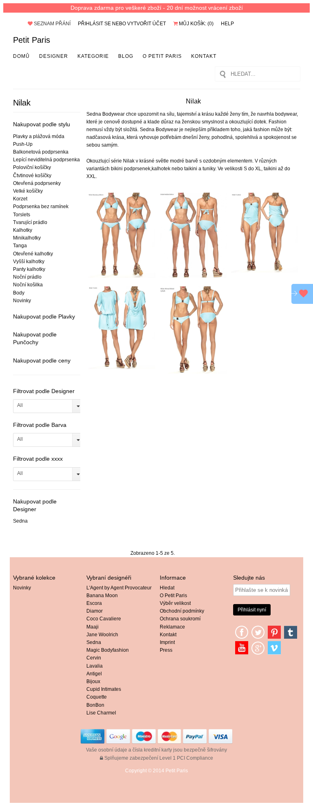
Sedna (20, 521)
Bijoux (93, 681)
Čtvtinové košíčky (32, 175)
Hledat (167, 588)
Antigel (94, 674)
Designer (53, 56)
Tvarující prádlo (30, 222)
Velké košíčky (28, 191)
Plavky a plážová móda (38, 136)
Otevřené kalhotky (33, 254)
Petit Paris (31, 39)
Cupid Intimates (103, 689)
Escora (94, 603)
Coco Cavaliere (103, 619)
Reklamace (172, 627)
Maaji (92, 627)
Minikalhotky (27, 238)
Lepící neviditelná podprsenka (46, 160)
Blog (125, 56)
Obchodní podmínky (182, 611)
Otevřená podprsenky (37, 183)
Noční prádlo (27, 277)
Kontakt (203, 56)
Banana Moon (102, 595)
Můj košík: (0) (196, 23)
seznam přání (52, 23)
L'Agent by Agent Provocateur (119, 588)
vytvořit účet (146, 23)
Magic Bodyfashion (107, 650)
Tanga (20, 245)
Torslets (21, 215)
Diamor (94, 611)
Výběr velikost (175, 603)
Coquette (96, 697)
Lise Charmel (101, 713)
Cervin (93, 658)
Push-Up (23, 144)
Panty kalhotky (29, 269)
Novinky (22, 300)
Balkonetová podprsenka (40, 152)
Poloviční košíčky (32, 167)
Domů (21, 56)
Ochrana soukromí (180, 619)
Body (18, 293)
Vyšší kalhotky (28, 261)
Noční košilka (28, 285)
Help (227, 23)
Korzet (20, 199)
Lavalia (94, 666)
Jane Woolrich (102, 634)
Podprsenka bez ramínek (40, 206)
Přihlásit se (94, 23)
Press (166, 650)
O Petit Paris (162, 56)
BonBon (95, 705)
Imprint (167, 642)
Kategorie (93, 56)
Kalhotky (22, 230)
